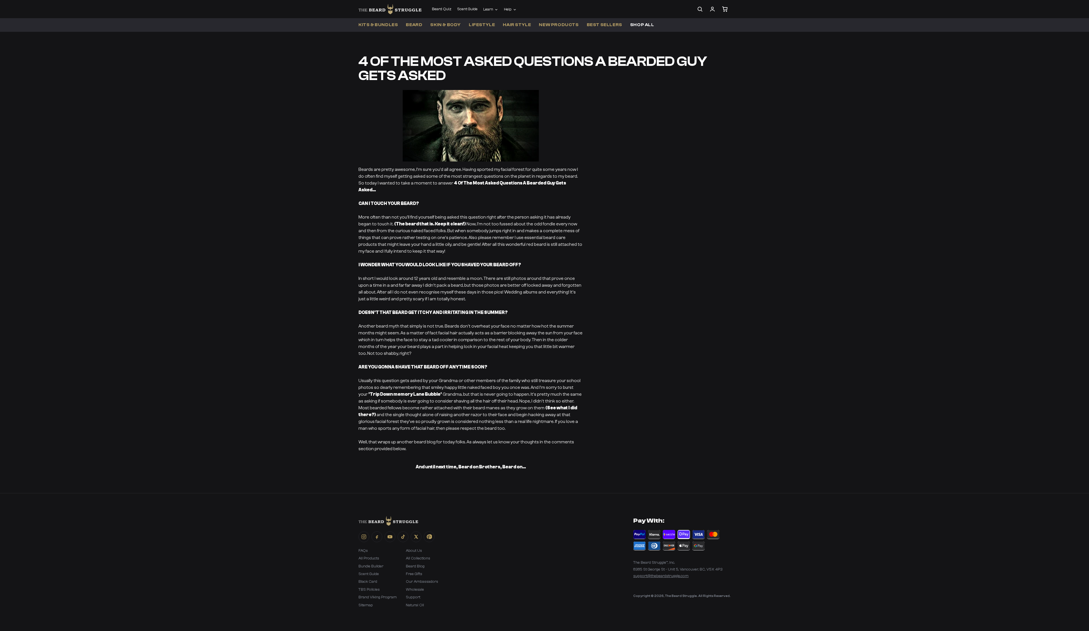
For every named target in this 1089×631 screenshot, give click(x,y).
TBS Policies (369, 589)
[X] (416, 536)
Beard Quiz (441, 9)
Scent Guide (467, 9)
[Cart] (725, 9)
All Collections (418, 558)
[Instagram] (363, 536)
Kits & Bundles (378, 24)
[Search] (700, 9)
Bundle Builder (370, 566)
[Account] (712, 9)
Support (413, 597)
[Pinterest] (429, 536)
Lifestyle (482, 24)
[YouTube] (390, 536)
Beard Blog (415, 566)
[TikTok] (403, 536)
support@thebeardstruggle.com (661, 576)
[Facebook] (377, 536)
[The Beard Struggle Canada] (390, 9)
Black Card (367, 581)
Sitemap (365, 605)
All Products (368, 558)
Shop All (642, 24)
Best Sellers (604, 24)
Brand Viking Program (377, 597)
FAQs (363, 550)
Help (508, 9)
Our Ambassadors (422, 581)
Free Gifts (414, 574)
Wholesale (415, 589)
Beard (414, 24)
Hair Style (517, 24)
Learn (488, 9)
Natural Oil (415, 605)
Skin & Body (445, 24)
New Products (559, 24)
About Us (414, 550)
